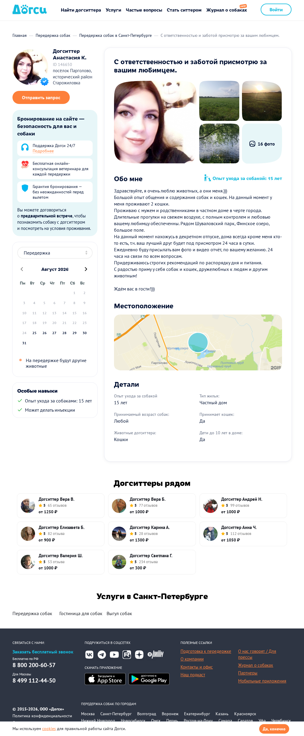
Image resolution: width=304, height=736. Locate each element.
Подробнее (43, 151)
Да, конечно (274, 729)
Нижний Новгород (98, 720)
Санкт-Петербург (116, 713)
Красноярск (245, 713)
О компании (192, 659)
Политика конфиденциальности (42, 715)
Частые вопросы (144, 10)
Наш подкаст (192, 674)
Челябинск (281, 720)
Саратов (245, 720)
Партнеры (247, 673)
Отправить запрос (41, 97)
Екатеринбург (197, 713)
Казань (222, 713)
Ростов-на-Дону (198, 720)
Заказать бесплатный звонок (42, 652)
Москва (88, 713)
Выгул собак (119, 613)
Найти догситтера (81, 10)
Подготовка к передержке (205, 651)
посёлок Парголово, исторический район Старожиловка (72, 77)
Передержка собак (32, 613)
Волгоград (146, 713)
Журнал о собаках (226, 10)
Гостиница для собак (80, 613)
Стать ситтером (184, 10)
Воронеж (170, 713)
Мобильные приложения (262, 681)
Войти (276, 9)
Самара (225, 720)
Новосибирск (133, 720)
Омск (156, 720)
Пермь (172, 720)
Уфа (262, 720)
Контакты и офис (196, 667)
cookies (49, 728)
